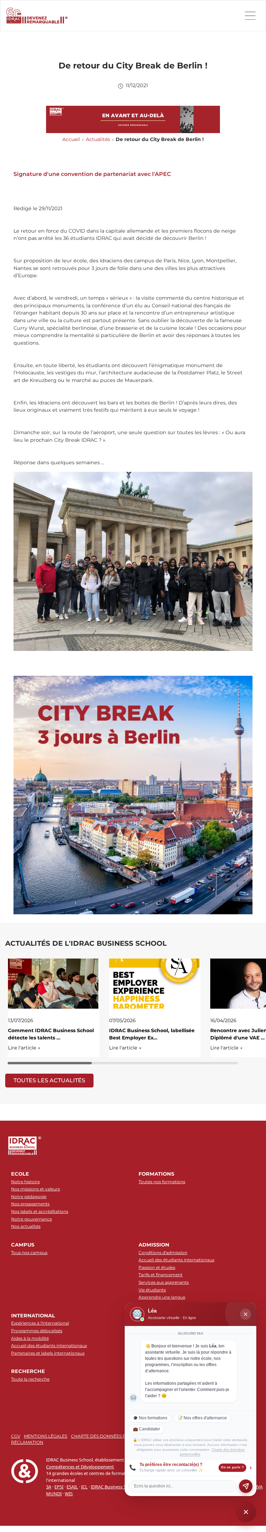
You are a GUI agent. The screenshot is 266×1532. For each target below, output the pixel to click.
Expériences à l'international (40, 1323)
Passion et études (157, 1267)
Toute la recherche (30, 1379)
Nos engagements (30, 1203)
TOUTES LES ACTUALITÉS (49, 1080)
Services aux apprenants (164, 1282)
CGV (15, 1436)
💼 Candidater (146, 1429)
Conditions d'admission (163, 1252)
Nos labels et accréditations (39, 1211)
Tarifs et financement (161, 1274)
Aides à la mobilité (30, 1338)
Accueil (71, 139)
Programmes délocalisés (36, 1330)
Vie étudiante (152, 1289)
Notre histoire (25, 1181)
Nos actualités (26, 1226)
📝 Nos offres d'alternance (202, 1418)
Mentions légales (45, 1436)
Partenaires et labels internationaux (48, 1353)
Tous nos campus (29, 1252)
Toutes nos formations (162, 1181)
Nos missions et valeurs (35, 1189)
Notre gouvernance (31, 1219)
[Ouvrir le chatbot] (246, 1512)
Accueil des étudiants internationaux (176, 1259)
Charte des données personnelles (114, 1436)
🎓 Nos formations (150, 1418)
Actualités (98, 139)
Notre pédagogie (28, 1196)
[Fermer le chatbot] (245, 1314)
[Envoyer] (245, 1486)
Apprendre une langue (162, 1297)
